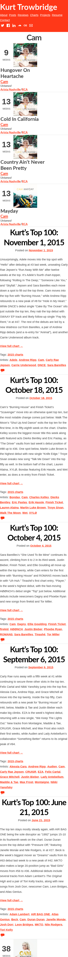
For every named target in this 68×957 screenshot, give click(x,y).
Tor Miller (53, 634)
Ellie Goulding (37, 624)
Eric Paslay (19, 502)
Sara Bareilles (56, 365)
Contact (5, 20)
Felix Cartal (52, 771)
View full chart (11, 346)
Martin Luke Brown (33, 507)
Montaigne (42, 782)
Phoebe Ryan (53, 629)
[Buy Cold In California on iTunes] (55, 120)
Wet (25, 512)
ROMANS (6, 634)
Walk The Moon (10, 512)
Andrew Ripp (27, 359)
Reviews (23, 15)
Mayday (9, 211)
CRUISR (30, 771)
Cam (4, 82)
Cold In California (19, 119)
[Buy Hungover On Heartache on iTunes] (55, 96)
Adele (13, 359)
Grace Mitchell (9, 776)
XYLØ (33, 512)
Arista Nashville (10, 89)
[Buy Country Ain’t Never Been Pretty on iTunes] (55, 187)
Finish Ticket (54, 502)
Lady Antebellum (52, 776)
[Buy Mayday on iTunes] (55, 211)
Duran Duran (36, 919)
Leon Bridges (24, 924)
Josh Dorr (6, 924)
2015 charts (15, 354)
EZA (40, 771)
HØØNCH (16, 629)
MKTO (39, 924)
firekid (4, 629)
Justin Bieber (33, 629)
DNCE (42, 365)
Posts (12, 15)
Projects (45, 15)
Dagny (21, 624)
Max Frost (26, 782)
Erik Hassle (36, 502)
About (3, 15)
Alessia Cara (18, 766)
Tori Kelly (6, 929)
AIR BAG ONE (40, 914)
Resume (57, 15)
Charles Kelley (39, 497)
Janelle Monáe (56, 919)
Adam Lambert (19, 914)
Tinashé (40, 634)
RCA (25, 89)
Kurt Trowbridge (28, 7)
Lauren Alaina (9, 507)
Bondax (14, 497)
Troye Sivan (55, 507)
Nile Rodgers (53, 924)
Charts (34, 15)
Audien (52, 766)
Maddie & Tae (9, 782)
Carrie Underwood (23, 365)
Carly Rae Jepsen (12, 771)
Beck (14, 919)
